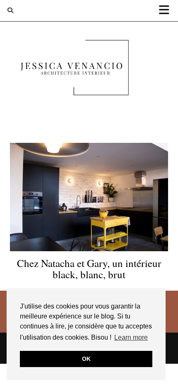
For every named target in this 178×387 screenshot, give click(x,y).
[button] (167, 10)
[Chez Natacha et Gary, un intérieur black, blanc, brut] (89, 197)
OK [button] (86, 358)
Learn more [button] (131, 337)
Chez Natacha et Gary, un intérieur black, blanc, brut (89, 268)
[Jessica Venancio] (89, 69)
